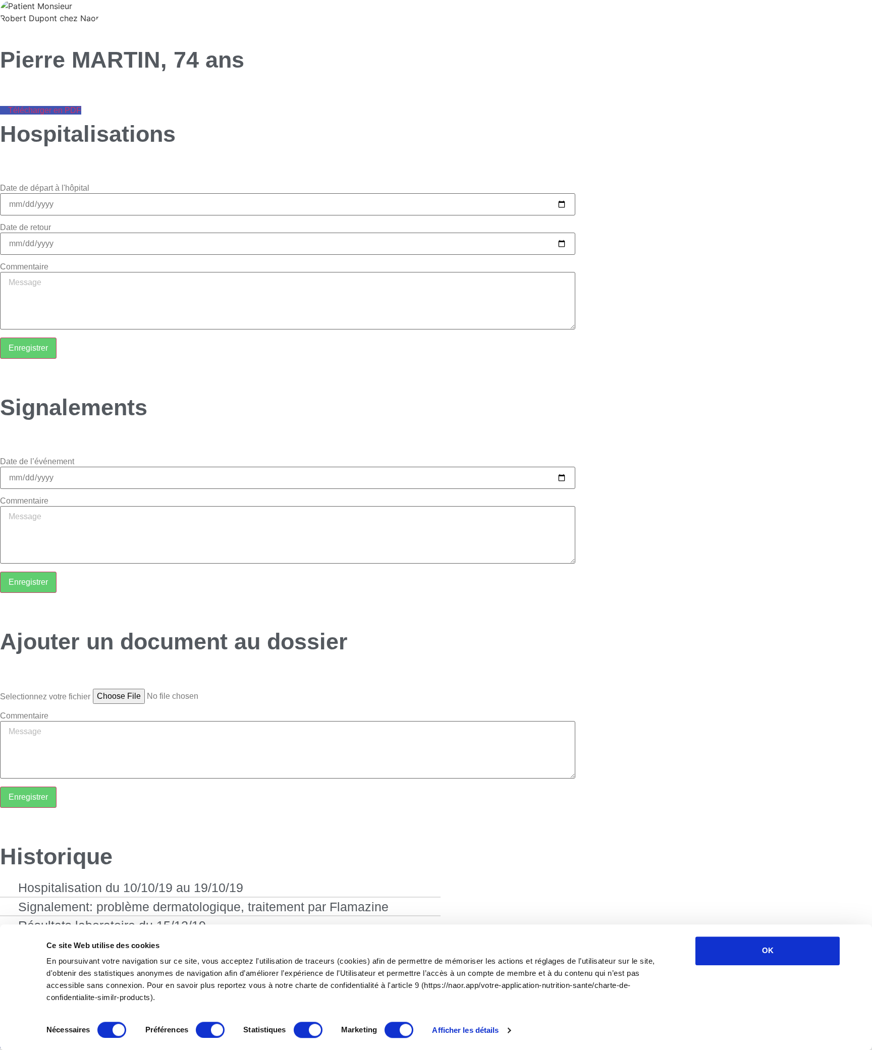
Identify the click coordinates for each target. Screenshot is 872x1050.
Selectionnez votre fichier (45, 697)
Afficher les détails (465, 1030)
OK (768, 950)
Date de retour (25, 228)
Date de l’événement (37, 462)
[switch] (210, 1030)
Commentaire (24, 267)
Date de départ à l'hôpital (44, 188)
